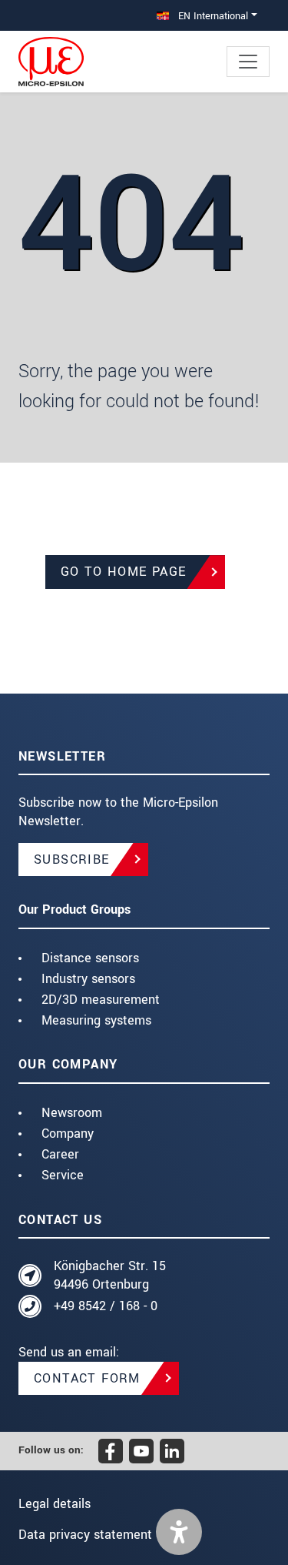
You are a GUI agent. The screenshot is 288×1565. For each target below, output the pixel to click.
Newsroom (71, 1113)
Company (67, 1133)
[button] (179, 1532)
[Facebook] (110, 1451)
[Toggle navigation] (248, 61)
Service (62, 1175)
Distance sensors (90, 958)
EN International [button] (211, 15)
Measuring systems (96, 1020)
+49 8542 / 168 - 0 (105, 1306)
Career (60, 1154)
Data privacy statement (85, 1534)
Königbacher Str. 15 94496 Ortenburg (110, 1275)
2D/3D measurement (100, 1000)
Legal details (54, 1504)
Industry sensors (88, 979)
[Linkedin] (172, 1451)
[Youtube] (141, 1451)
